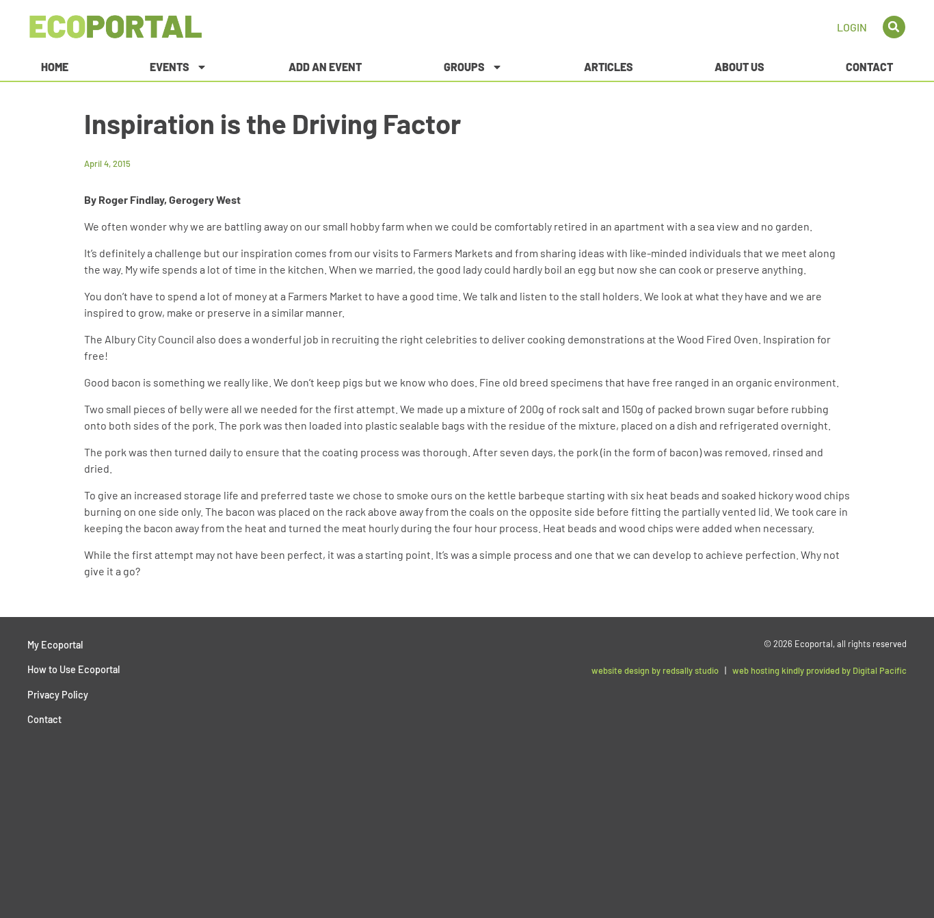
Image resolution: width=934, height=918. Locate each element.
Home (54, 66)
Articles (608, 66)
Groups (464, 66)
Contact (869, 66)
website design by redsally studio (655, 670)
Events (169, 66)
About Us (739, 66)
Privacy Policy (57, 694)
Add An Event (325, 66)
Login (852, 27)
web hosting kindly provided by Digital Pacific (819, 670)
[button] (894, 27)
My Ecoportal (55, 645)
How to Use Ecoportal (73, 669)
